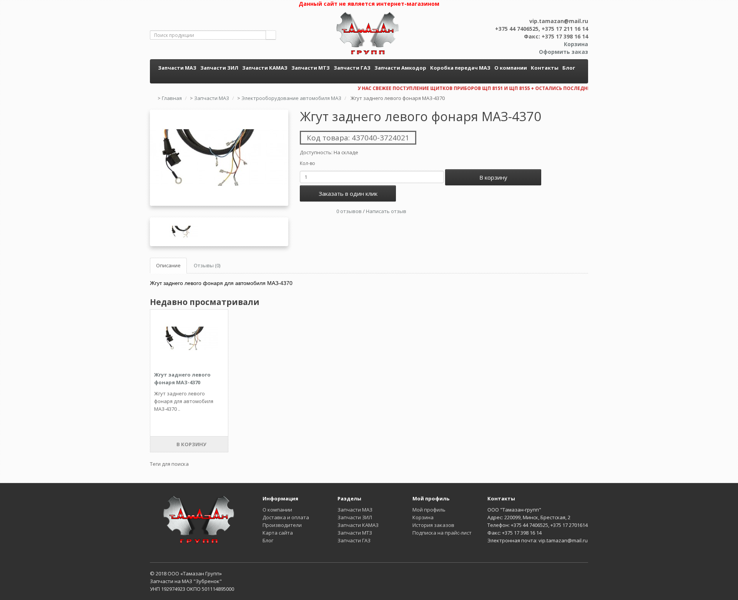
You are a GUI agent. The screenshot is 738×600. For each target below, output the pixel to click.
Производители (282, 525)
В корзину (493, 177)
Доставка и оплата (286, 517)
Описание (168, 265)
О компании (510, 67)
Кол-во (307, 163)
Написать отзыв (386, 211)
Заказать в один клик (348, 193)
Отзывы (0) (207, 265)
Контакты (544, 67)
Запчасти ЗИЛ (219, 67)
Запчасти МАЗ (177, 67)
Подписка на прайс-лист (442, 532)
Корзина (423, 517)
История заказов (433, 525)
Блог (568, 67)
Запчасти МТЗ (310, 67)
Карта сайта (278, 532)
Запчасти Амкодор (400, 67)
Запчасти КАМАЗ (265, 67)
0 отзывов (349, 211)
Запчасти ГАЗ (352, 67)
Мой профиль (428, 509)
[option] (219, 158)
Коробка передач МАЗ (460, 67)
